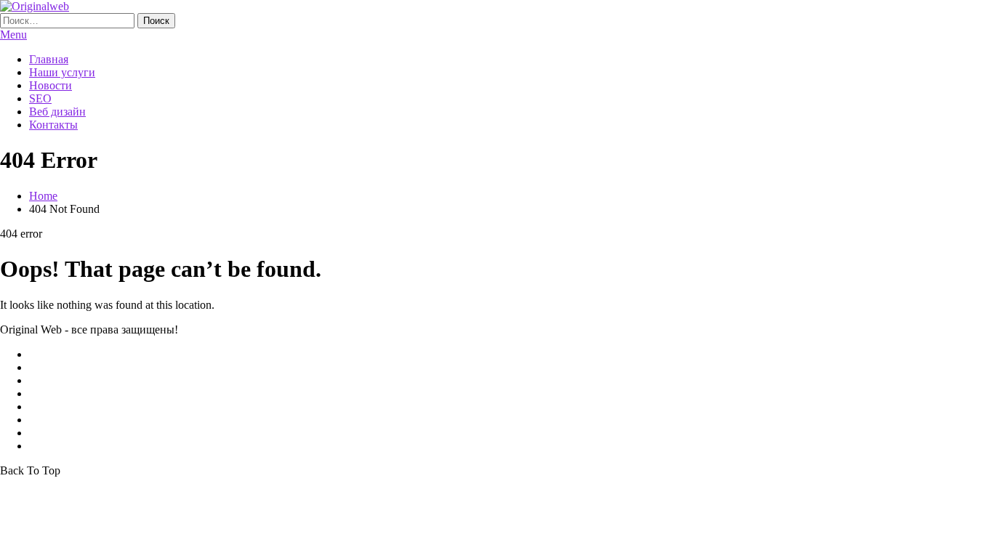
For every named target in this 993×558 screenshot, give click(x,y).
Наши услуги (62, 72)
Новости (50, 85)
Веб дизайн (57, 111)
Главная (48, 59)
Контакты (53, 124)
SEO (40, 98)
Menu (13, 34)
